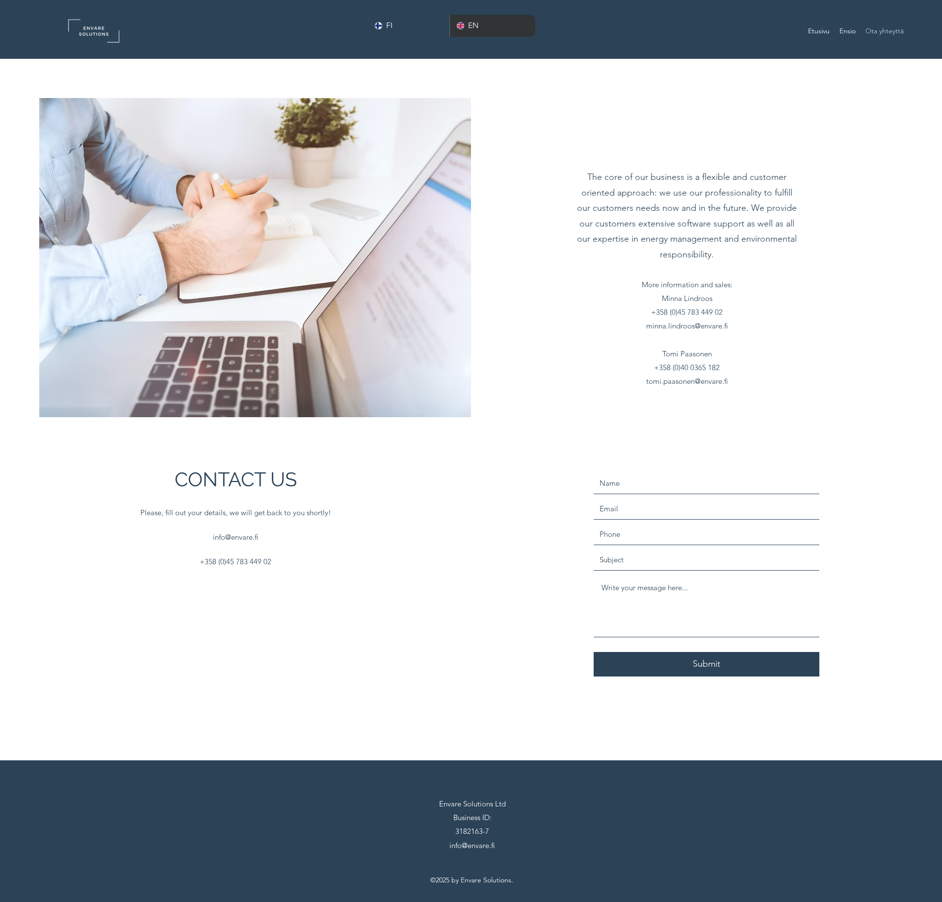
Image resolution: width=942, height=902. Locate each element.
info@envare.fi (236, 537)
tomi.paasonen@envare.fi (687, 381)
